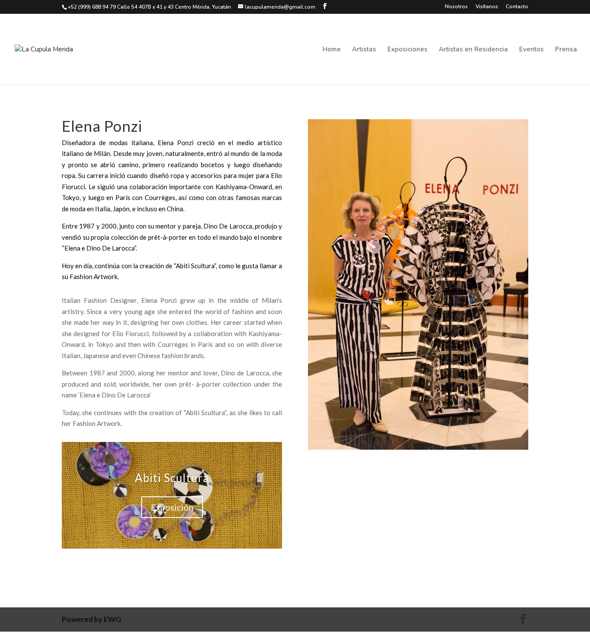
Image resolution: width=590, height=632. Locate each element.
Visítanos (487, 7)
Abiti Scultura (172, 478)
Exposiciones (407, 50)
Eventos (531, 50)
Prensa (566, 50)
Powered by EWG (91, 619)
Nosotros (456, 7)
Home (332, 50)
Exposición (172, 507)
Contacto (517, 7)
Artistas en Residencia (473, 50)
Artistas (364, 50)
